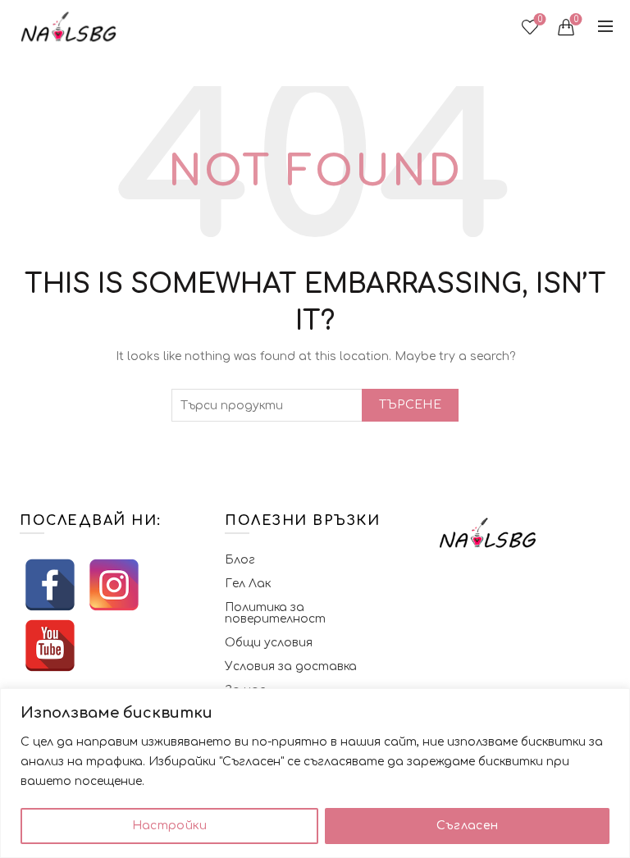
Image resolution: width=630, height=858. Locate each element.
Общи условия (269, 643)
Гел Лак (248, 583)
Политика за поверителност (275, 613)
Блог (240, 560)
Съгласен (467, 825)
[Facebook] (50, 585)
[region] (315, 773)
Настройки (170, 825)
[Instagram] (114, 585)
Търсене (410, 405)
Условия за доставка (291, 666)
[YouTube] (50, 645)
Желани (540, 19)
